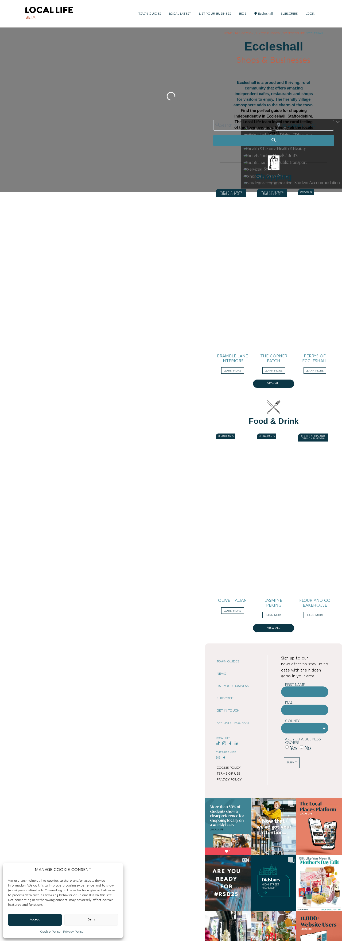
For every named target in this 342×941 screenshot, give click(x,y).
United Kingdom (268, 33)
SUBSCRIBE (289, 13)
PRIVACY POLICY (229, 779)
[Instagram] (224, 743)
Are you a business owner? (303, 740)
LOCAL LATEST (180, 13)
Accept (35, 919)
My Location (244, 33)
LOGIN (310, 13)
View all (273, 383)
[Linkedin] (236, 743)
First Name (295, 684)
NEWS (221, 674)
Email (290, 703)
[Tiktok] (218, 743)
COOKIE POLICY (229, 768)
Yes (293, 747)
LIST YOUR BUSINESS (215, 13)
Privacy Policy (73, 932)
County (292, 721)
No (308, 747)
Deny (91, 919)
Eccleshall (265, 13)
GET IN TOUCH (228, 710)
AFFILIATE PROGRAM (233, 723)
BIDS (242, 13)
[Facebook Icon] (230, 743)
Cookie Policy (50, 932)
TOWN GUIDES (149, 13)
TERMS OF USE (228, 773)
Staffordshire (294, 33)
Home (228, 33)
